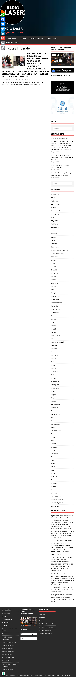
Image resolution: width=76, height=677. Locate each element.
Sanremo (54, 421)
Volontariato (55, 506)
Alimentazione (55, 204)
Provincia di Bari (7, 655)
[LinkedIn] (2, 33)
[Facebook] (2, 19)
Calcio (53, 230)
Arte (52, 217)
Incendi (53, 332)
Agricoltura (54, 201)
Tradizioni (54, 480)
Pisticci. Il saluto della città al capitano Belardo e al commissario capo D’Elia (62, 157)
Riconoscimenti (56, 404)
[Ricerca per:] (62, 128)
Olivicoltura (54, 372)
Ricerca (53, 401)
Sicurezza (54, 444)
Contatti (4, 626)
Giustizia (54, 319)
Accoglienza (55, 194)
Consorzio (54, 257)
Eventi (53, 290)
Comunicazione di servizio (59, 250)
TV (52, 490)
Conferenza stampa (57, 253)
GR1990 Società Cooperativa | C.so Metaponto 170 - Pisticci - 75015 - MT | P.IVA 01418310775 (43, 675)
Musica (53, 368)
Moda (53, 365)
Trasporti (54, 483)
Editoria (53, 276)
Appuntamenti (55, 211)
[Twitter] (2, 28)
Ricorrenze (54, 408)
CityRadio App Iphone (45, 633)
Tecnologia (54, 473)
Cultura (53, 267)
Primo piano (55, 385)
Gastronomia (55, 309)
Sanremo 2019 (56, 424)
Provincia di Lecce (7, 661)
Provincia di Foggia (7, 669)
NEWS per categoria (36, 38)
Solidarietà (54, 454)
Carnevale (54, 234)
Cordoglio (54, 260)
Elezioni (53, 280)
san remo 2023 (56, 414)
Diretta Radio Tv (6, 610)
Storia (53, 463)
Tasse (53, 467)
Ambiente (54, 207)
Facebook (42, 614)
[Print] (2, 42)
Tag (3, 634)
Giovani (53, 316)
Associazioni (55, 227)
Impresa (53, 326)
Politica (53, 378)
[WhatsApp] (2, 14)
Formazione (55, 299)
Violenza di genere (57, 503)
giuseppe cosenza (57, 595)
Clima (53, 240)
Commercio (55, 247)
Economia (54, 273)
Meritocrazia (55, 358)
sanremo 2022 (55, 427)
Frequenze (5, 622)
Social (53, 450)
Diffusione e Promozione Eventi (9, 630)
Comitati (54, 244)
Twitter (41, 621)
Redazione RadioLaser (24, 79)
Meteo (53, 362)
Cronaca (54, 263)
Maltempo (54, 355)
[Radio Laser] (12, 23)
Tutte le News (52, 38)
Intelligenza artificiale (58, 342)
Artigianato (54, 221)
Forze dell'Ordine (56, 303)
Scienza (53, 434)
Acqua (53, 198)
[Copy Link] (2, 47)
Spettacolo (54, 457)
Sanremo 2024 (56, 431)
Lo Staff (4, 616)
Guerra (53, 322)
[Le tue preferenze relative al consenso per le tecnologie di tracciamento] (3, 673)
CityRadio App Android (45, 630)
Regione (53, 395)
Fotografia (54, 306)
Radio (53, 391)
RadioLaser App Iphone (46, 627)
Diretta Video (6, 613)
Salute (53, 411)
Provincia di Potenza (8, 648)
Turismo (54, 486)
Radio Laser (12, 38)
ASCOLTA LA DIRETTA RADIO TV (11, 42)
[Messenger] (2, 24)
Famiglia (54, 293)
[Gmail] (2, 38)
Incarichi (53, 329)
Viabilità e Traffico (57, 499)
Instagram (42, 618)
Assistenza (54, 224)
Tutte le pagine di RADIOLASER (7, 638)
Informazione (55, 335)
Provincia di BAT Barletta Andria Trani (9, 665)
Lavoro (53, 352)
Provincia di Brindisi (8, 658)
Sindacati (54, 447)
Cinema (53, 237)
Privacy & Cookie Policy (9, 642)
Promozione (55, 388)
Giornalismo (55, 312)
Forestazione (55, 296)
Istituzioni (54, 349)
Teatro (53, 470)
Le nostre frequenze (8, 619)
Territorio (54, 476)
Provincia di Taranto (8, 651)
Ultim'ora (54, 493)
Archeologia (55, 214)
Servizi (53, 440)
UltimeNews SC (56, 496)
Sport (53, 460)
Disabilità (54, 270)
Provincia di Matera (8, 645)
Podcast (23, 38)
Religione (54, 398)
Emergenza (54, 283)
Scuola (53, 437)
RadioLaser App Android (46, 624)
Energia (53, 286)
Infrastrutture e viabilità (58, 339)
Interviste (54, 345)
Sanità (53, 417)
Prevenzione (55, 381)
